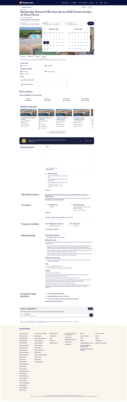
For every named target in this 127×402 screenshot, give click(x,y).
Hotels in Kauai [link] (38, 357)
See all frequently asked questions (54, 301)
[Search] (91, 315)
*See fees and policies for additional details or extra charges (58, 217)
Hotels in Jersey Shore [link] (39, 349)
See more (47, 190)
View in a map (49, 169)
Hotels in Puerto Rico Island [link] (40, 354)
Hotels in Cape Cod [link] (39, 361)
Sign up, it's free (88, 140)
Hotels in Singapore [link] (39, 340)
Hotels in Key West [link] (23, 378)
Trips (97, 2)
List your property (82, 2)
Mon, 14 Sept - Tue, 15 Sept (52, 24)
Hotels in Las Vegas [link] (23, 335)
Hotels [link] (21, 321)
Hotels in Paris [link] (22, 359)
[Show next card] (93, 119)
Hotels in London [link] (23, 380)
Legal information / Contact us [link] (86, 342)
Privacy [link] (81, 338)
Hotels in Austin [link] (22, 366)
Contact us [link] (52, 340)
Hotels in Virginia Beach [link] (24, 382)
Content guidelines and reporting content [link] (85, 346)
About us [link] (97, 335)
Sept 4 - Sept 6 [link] (66, 100)
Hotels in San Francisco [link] (24, 352)
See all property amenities (52, 229)
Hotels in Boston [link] (23, 373)
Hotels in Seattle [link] (23, 385)
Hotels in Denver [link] (23, 361)
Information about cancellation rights (54, 199)
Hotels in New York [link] (23, 338)
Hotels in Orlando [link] (23, 342)
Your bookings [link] (53, 335)
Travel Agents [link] (68, 344)
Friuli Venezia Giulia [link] (31, 321)
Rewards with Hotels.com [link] (100, 342)
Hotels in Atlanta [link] (23, 368)
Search (91, 23)
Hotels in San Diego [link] (23, 347)
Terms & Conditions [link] (84, 335)
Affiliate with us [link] (68, 337)
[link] (90, 7)
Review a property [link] (54, 342)
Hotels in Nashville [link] (23, 349)
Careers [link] (97, 338)
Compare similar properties (57, 132)
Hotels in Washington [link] (24, 364)
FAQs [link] (51, 338)
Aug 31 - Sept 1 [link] (28, 100)
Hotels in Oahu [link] (38, 359)
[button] (47, 36)
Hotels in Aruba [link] (38, 335)
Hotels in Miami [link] (22, 357)
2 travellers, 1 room (73, 24)
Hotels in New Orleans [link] (24, 345)
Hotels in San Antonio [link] (24, 371)
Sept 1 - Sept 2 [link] (47, 100)
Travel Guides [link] (98, 340)
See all (22, 76)
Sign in (106, 2)
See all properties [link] (26, 7)
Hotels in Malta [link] (38, 347)
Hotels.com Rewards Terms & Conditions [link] (86, 349)
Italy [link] (25, 321)
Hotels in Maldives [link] (38, 342)
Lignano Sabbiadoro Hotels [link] (41, 321)
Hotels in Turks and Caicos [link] (40, 338)
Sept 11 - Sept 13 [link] (85, 100)
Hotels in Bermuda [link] (39, 345)
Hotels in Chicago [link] (23, 340)
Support (91, 2)
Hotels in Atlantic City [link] (24, 375)
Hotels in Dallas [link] (22, 389)
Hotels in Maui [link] (38, 352)
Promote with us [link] (68, 341)
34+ (91, 52)
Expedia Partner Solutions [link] (70, 339)
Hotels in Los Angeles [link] (24, 354)
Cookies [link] (82, 340)
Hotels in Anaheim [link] (23, 387)
